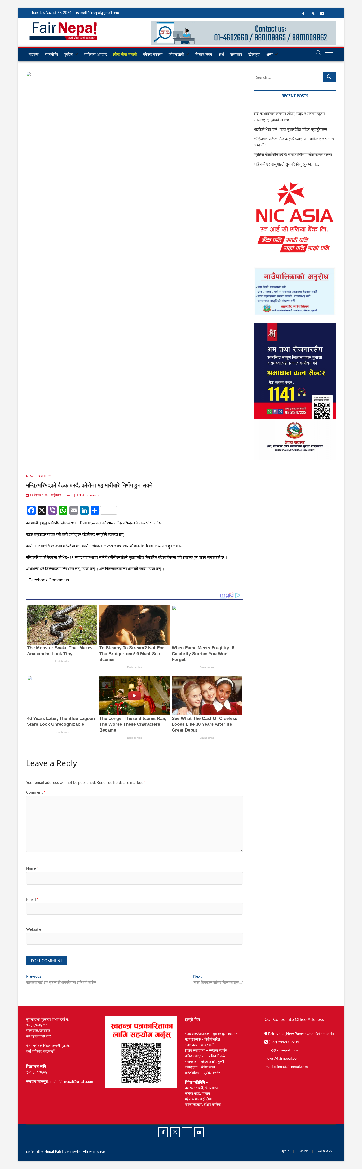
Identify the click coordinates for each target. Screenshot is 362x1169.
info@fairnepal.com (281, 1050)
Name (32, 868)
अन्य (269, 54)
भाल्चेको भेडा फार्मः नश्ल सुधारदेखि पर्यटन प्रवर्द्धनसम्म (291, 129)
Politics (44, 476)
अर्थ (221, 54)
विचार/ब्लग (203, 54)
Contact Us (325, 1150)
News (30, 476)
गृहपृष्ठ (34, 54)
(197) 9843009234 (283, 1042)
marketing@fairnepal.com (286, 1066)
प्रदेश (68, 54)
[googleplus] (187, 1127)
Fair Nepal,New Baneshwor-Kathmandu (300, 1033)
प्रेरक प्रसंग (152, 54)
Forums (303, 1151)
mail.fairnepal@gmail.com (99, 13)
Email (32, 899)
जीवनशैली (176, 54)
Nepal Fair (52, 1151)
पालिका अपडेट (95, 54)
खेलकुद (254, 54)
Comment (35, 792)
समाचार (236, 54)
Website (33, 929)
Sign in (285, 1151)
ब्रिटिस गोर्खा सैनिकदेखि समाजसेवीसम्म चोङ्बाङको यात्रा (293, 154)
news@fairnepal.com (282, 1058)
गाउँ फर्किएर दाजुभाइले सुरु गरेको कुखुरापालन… (286, 164)
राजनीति (51, 54)
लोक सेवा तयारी (125, 54)
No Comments (88, 495)
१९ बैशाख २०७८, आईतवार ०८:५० (49, 495)
